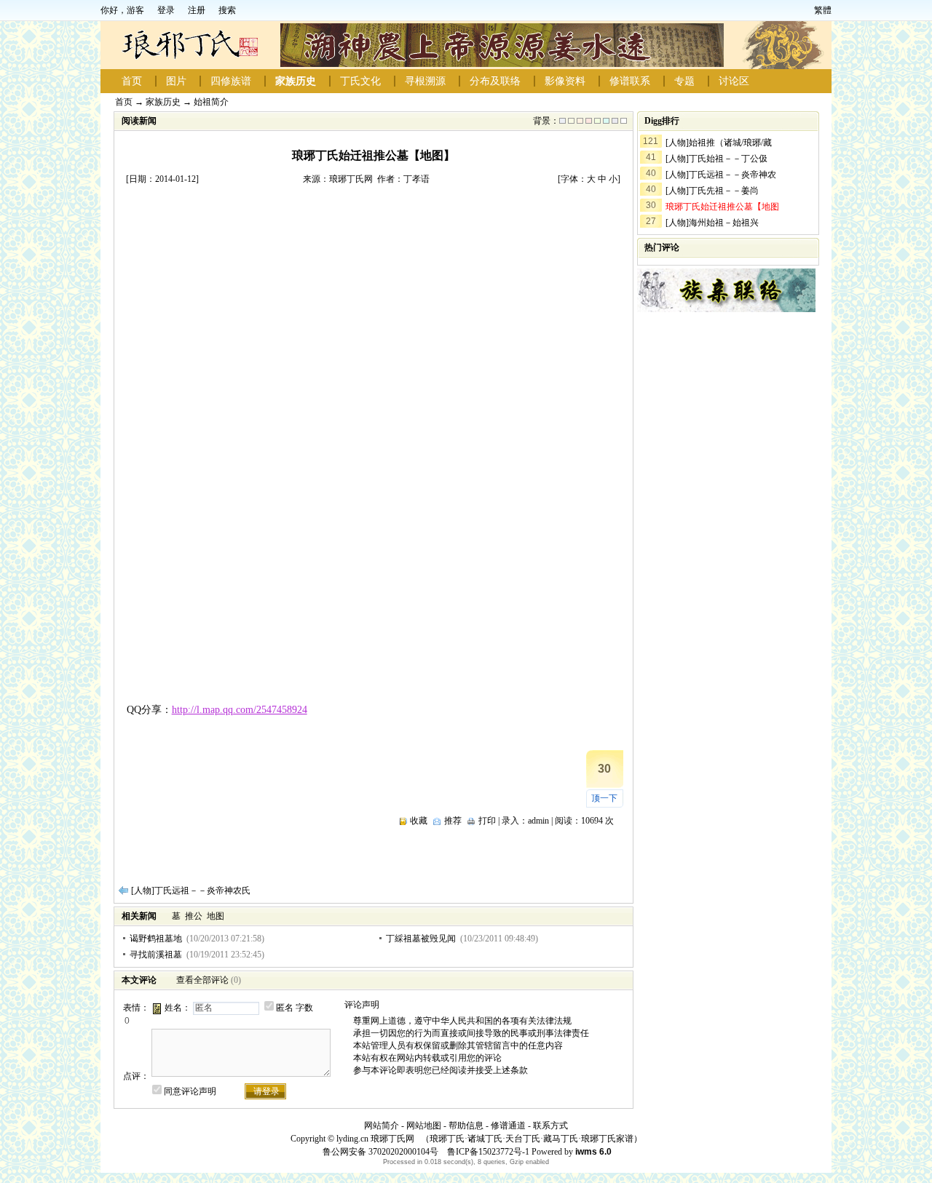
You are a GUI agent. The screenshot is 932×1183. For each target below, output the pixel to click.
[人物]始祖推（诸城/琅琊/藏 (719, 143)
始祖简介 (211, 102)
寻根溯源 (425, 81)
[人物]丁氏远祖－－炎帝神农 (721, 175)
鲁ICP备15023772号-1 (487, 1152)
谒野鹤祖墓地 (156, 938)
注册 (196, 10)
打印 (487, 821)
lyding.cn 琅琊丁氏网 (375, 1139)
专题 (684, 81)
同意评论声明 (190, 1091)
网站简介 (381, 1125)
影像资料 (565, 81)
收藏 (418, 821)
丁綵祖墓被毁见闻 (421, 938)
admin (538, 821)
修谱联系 (629, 81)
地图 (215, 916)
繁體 (823, 10)
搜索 (227, 10)
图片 (176, 81)
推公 (193, 916)
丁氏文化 (360, 81)
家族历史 (295, 81)
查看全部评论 (202, 980)
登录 (166, 10)
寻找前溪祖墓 (156, 954)
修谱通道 (508, 1125)
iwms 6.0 (593, 1152)
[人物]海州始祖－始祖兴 (712, 223)
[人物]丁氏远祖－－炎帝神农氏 (190, 890)
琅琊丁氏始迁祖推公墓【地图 (722, 207)
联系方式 (550, 1125)
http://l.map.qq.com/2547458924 (239, 709)
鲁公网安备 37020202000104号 (380, 1151)
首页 (132, 81)
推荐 (453, 821)
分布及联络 (495, 81)
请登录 (266, 1091)
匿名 (284, 1008)
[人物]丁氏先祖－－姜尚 (712, 191)
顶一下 (604, 798)
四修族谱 (230, 81)
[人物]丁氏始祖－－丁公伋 (716, 159)
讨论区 (734, 81)
